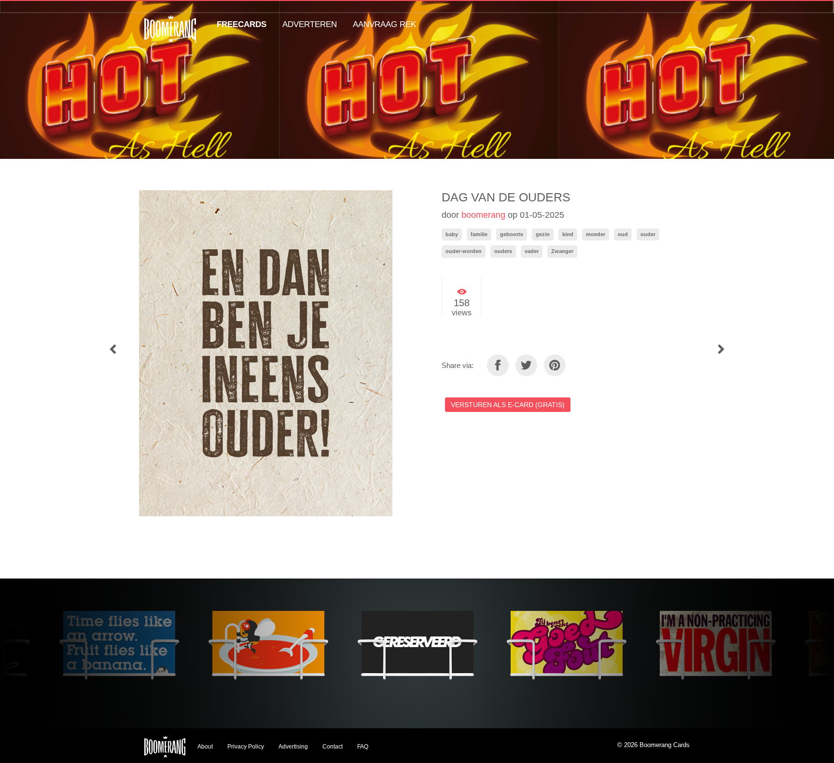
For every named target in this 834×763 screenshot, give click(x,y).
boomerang (483, 215)
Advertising (293, 746)
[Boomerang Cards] (170, 35)
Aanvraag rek (384, 24)
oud (623, 234)
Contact (332, 746)
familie (479, 234)
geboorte (511, 234)
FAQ (362, 746)
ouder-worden (463, 251)
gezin (543, 234)
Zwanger (562, 251)
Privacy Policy (245, 746)
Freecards (241, 24)
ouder (647, 234)
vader (532, 251)
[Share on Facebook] (498, 365)
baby (451, 234)
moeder (595, 234)
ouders (503, 251)
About (205, 746)
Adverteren (309, 24)
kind (567, 234)
